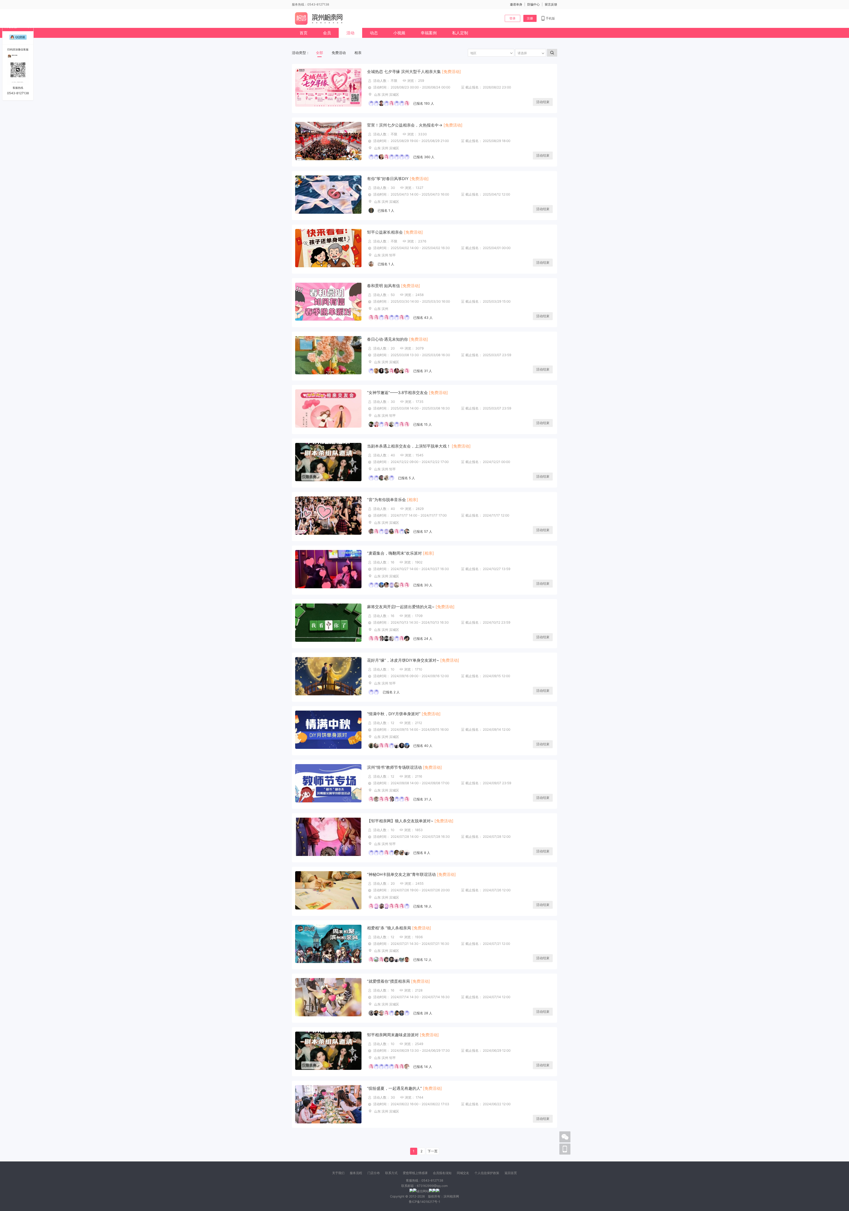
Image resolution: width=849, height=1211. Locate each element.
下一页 (433, 1151)
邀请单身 (516, 4)
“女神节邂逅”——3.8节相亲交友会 (397, 392)
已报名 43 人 (423, 317)
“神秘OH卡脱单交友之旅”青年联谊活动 (401, 874)
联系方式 (391, 1173)
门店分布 (373, 1173)
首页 (304, 33)
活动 (350, 33)
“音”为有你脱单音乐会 (386, 499)
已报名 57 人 (422, 531)
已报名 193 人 (423, 103)
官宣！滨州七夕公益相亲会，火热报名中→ (404, 125)
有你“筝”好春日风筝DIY (388, 178)
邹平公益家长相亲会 (385, 232)
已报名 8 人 (421, 853)
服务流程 (356, 1173)
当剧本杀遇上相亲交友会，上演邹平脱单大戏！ (409, 446)
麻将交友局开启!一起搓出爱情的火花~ (400, 606)
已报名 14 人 (422, 1067)
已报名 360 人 (423, 157)
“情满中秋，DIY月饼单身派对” (394, 713)
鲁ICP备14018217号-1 (424, 1201)
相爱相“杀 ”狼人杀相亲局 (389, 928)
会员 (327, 33)
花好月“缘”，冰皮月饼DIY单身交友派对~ (403, 660)
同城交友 (463, 1173)
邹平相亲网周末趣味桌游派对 (393, 1034)
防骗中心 (533, 4)
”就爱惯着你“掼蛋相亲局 (388, 981)
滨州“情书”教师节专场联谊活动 (394, 767)
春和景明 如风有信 (383, 285)
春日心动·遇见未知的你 (387, 339)
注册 (530, 18)
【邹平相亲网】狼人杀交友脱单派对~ (400, 821)
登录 (512, 18)
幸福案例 (429, 33)
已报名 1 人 (386, 210)
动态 (374, 33)
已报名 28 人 (422, 1013)
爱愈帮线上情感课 (415, 1173)
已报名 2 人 (391, 692)
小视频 (399, 33)
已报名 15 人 (422, 424)
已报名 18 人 (422, 906)
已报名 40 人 (422, 746)
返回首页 (511, 1173)
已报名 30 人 (422, 585)
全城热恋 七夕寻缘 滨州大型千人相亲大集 (404, 71)
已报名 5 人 (406, 478)
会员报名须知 (442, 1173)
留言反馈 (551, 4)
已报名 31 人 (422, 371)
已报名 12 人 (422, 959)
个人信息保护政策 (486, 1173)
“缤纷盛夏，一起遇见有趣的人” (394, 1088)
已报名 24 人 (422, 638)
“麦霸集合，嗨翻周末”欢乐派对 (394, 553)
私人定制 (460, 33)
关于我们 (338, 1173)
